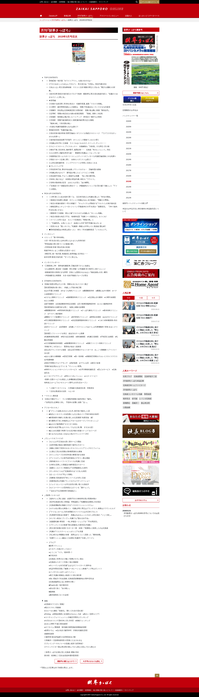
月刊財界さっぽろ (130, 389)
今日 (128, 297)
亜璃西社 (126, 403)
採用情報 (62, 2)
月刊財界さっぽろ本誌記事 (133, 381)
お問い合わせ (44, 2)
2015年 (128, 181)
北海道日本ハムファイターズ (134, 385)
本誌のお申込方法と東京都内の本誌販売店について (141, 210)
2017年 (128, 170)
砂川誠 (134, 398)
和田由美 (147, 394)
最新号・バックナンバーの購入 (134, 203)
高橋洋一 (135, 403)
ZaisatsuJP (53, 15)
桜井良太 (126, 398)
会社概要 (54, 2)
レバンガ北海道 (145, 398)
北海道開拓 (138, 376)
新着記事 (67, 15)
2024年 (128, 132)
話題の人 (128, 15)
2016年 (128, 176)
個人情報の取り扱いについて (77, 2)
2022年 (128, 143)
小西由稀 (126, 407)
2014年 (128, 186)
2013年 (128, 192)
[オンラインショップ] (141, 225)
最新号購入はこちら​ (141, 93)
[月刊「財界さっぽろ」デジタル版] (132, 251)
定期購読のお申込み (130, 110)
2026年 (128, 121)
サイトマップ (103, 2)
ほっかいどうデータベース (149, 15)
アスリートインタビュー (109, 15)
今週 (141, 297)
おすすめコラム (141, 500)
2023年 (128, 137)
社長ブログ (127, 376)
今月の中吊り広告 (129, 104)
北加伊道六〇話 (151, 376)
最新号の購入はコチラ (66, 661)
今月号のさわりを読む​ (91, 661)
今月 (153, 297)
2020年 (128, 154)
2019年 (128, 159)
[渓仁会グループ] (141, 262)
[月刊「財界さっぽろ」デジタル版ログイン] (147, 251)
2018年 (128, 165)
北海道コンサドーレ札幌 (132, 394)
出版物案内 (93, 2)
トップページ (44, 20)
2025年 (128, 126)
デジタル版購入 (132, 99)
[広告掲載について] (141, 273)
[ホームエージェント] (141, 284)
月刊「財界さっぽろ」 (85, 15)
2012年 (128, 197)
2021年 (128, 148)
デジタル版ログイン (149, 2)
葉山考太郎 (145, 403)
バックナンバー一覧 (130, 115)
